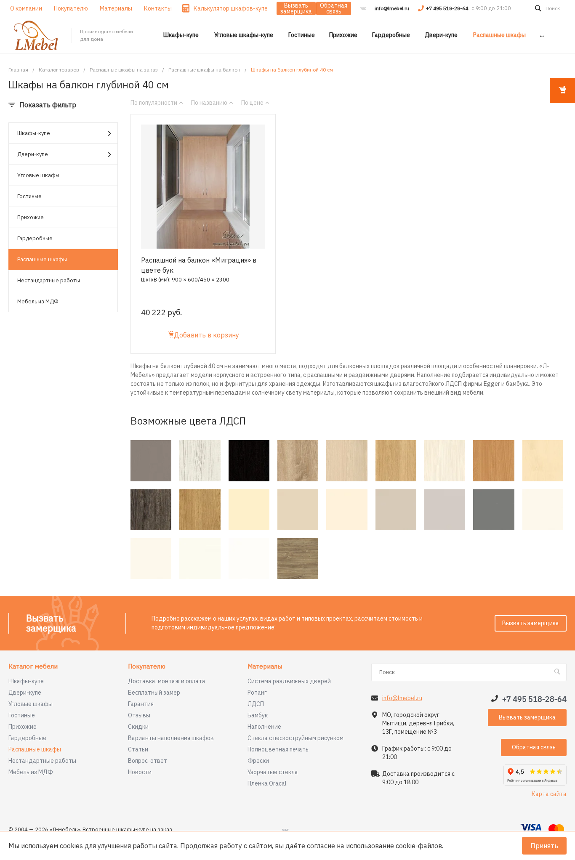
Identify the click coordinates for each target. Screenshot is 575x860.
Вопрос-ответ (147, 760)
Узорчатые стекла (273, 772)
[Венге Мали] (150, 509)
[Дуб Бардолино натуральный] (297, 460)
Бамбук (258, 715)
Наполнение (264, 726)
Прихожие (30, 217)
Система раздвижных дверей (289, 681)
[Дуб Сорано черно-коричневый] (249, 460)
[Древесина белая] (199, 460)
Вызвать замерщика (296, 8)
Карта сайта (549, 794)
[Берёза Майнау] (542, 460)
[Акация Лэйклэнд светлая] (346, 460)
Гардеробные (35, 238)
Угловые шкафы (38, 175)
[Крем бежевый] (346, 509)
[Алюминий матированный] (150, 460)
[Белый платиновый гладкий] (542, 509)
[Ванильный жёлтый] (249, 509)
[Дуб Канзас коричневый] (297, 558)
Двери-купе (32, 154)
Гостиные (29, 196)
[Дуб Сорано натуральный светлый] (395, 460)
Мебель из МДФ (38, 301)
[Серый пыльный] (493, 509)
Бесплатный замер (154, 692)
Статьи (138, 749)
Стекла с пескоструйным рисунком (295, 738)
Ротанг (257, 692)
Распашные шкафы (42, 259)
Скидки (138, 726)
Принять (544, 845)
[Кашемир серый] (395, 509)
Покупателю (146, 666)
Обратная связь (333, 8)
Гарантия (141, 704)
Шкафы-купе (33, 133)
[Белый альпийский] (249, 558)
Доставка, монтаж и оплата (166, 681)
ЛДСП (256, 704)
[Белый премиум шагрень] (199, 558)
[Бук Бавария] (493, 460)
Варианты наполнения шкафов (171, 738)
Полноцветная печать (278, 749)
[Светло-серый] (444, 509)
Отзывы (139, 715)
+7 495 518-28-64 (447, 8)
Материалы (265, 666)
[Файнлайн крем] (444, 460)
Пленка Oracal (267, 783)
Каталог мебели (33, 666)
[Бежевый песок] (297, 509)
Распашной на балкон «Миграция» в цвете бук (198, 265)
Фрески (258, 760)
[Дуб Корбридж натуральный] (199, 509)
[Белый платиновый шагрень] (150, 558)
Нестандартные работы (48, 280)
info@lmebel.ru (392, 8)
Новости (140, 772)
